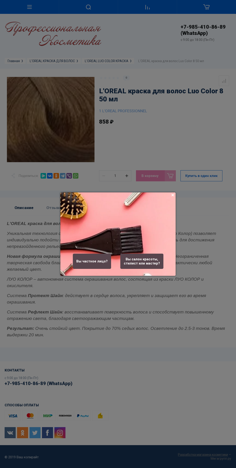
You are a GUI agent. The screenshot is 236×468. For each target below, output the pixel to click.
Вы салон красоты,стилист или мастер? (142, 261)
